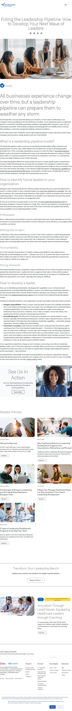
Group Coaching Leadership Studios (41, 677)
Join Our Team (53, 672)
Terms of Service (9, 678)
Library (63, 675)
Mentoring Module (42, 681)
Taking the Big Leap (8, 443)
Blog (63, 667)
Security (2, 678)
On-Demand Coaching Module (42, 684)
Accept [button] (52, 707)
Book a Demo (18, 392)
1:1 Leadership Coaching (41, 668)
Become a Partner (54, 670)
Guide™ (27, 674)
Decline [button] (60, 707)
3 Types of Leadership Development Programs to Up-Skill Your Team (15, 529)
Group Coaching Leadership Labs (42, 672)
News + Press (53, 667)
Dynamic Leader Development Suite (30, 668)
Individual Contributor (40, 688)
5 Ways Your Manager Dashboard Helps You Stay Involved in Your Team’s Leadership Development (54, 492)
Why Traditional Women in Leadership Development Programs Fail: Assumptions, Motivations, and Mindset (54, 445)
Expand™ (28, 671)
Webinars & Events (66, 670)
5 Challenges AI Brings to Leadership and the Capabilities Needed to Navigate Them (16, 492)
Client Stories (65, 672)
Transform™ (29, 676)
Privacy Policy (18, 678)
